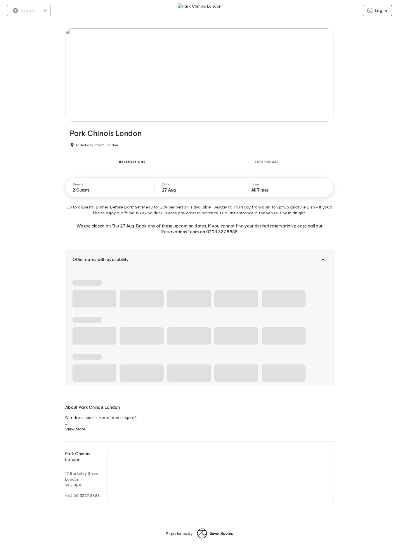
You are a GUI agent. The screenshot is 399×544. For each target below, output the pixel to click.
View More (75, 429)
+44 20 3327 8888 (82, 495)
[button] (110, 187)
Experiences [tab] (267, 162)
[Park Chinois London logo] (200, 11)
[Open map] (220, 477)
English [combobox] (27, 10)
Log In (381, 10)
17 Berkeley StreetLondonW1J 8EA (82, 479)
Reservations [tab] (132, 162)
